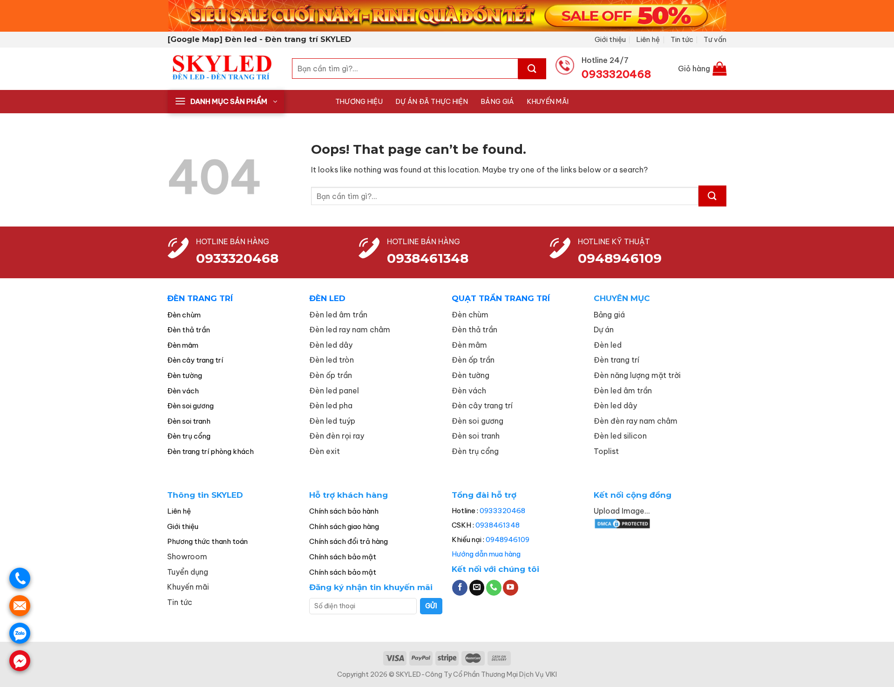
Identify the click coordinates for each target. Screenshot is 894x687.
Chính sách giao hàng (344, 526)
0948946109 (507, 539)
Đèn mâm (182, 345)
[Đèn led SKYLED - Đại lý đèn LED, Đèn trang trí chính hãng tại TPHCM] (223, 69)
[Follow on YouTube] (510, 588)
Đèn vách (183, 390)
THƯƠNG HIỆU (359, 101)
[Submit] (532, 68)
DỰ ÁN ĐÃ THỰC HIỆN (432, 101)
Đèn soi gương (190, 405)
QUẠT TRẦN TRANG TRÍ (501, 298)
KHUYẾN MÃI (548, 101)
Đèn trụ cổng (188, 436)
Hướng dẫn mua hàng (486, 554)
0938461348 (497, 525)
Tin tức (681, 39)
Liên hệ (648, 39)
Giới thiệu (610, 39)
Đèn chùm (184, 314)
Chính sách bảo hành (344, 511)
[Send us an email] (477, 588)
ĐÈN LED (327, 298)
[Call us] (493, 588)
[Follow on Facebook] (459, 588)
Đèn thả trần (188, 329)
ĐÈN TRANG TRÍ (200, 298)
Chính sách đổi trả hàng (348, 541)
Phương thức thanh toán (207, 541)
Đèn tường (184, 375)
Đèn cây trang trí (195, 360)
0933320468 (237, 258)
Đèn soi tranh (188, 421)
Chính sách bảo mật (342, 556)
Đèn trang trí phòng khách (210, 451)
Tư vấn (715, 39)
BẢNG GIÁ (497, 101)
